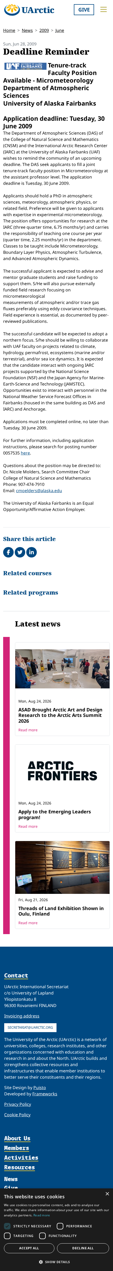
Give (84, 9)
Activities (21, 1157)
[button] (56, 1262)
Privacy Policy (17, 1104)
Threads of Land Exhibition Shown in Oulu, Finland (61, 911)
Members (16, 1148)
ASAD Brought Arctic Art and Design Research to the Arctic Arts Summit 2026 (60, 715)
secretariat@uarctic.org (30, 1027)
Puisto (39, 1087)
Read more (28, 729)
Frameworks (44, 1094)
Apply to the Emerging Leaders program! (54, 814)
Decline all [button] (83, 1248)
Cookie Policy (17, 1115)
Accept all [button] (29, 1248)
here (25, 453)
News (27, 30)
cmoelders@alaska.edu (39, 490)
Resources (19, 1167)
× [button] (107, 1194)
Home (9, 30)
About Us (17, 1138)
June (59, 30)
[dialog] (56, 1229)
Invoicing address (21, 1016)
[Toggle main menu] (103, 9)
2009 (44, 30)
